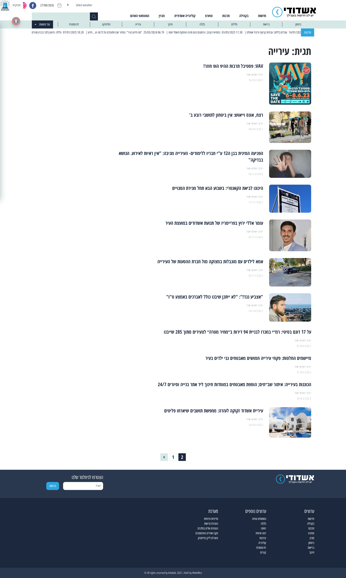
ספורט (209, 15)
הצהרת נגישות (211, 523)
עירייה (138, 24)
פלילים (234, 24)
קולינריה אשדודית (184, 15)
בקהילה (243, 15)
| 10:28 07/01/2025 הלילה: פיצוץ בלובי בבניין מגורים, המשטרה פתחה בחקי (59, 32)
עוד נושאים (44, 24)
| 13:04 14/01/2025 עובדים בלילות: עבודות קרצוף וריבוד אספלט (289, 32)
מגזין (162, 15)
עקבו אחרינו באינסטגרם (206, 533)
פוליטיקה (106, 24)
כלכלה (202, 24)
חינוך (170, 24)
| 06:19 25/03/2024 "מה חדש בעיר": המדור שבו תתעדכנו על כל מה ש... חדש (138, 32)
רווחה (263, 528)
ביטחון (298, 24)
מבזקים (307, 32)
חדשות (262, 15)
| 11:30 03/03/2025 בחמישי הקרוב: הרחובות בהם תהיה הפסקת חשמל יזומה (217, 32)
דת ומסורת (74, 24)
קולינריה (262, 543)
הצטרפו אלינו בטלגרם (208, 528)
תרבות (226, 15)
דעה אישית (261, 533)
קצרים (263, 552)
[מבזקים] (5, 5)
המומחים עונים (259, 519)
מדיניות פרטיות (211, 519)
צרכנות (263, 538)
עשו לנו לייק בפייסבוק (208, 538)
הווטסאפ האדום (139, 15)
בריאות (266, 24)
